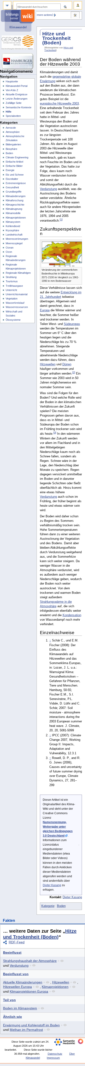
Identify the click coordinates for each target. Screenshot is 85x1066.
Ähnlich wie (12, 1017)
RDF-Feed (17, 942)
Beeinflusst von (16, 974)
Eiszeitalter (12, 178)
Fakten (9, 921)
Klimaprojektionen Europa (29, 991)
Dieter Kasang (52, 885)
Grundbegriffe (13, 191)
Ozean (9, 247)
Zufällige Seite (13, 102)
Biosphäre (11, 148)
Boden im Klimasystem (20, 1008)
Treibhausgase (14, 285)
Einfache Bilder (14, 165)
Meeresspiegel (14, 243)
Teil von (9, 1000)
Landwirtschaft (14, 234)
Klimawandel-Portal (16, 85)
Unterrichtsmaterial (16, 294)
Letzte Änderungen (16, 98)
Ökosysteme (13, 319)
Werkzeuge (75, 15)
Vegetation (11, 298)
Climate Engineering (17, 157)
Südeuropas (72, 324)
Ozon (9, 251)
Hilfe (8, 111)
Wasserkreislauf (15, 302)
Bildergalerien (13, 144)
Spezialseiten (13, 115)
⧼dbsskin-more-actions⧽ (39, 14)
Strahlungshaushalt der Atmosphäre (30, 961)
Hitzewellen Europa (17, 987)
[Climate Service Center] (18, 42)
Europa (45, 310)
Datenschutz (55, 1053)
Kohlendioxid (13, 226)
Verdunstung (48, 189)
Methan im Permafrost (26, 1030)
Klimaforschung (14, 200)
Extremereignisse (16, 183)
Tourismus (12, 281)
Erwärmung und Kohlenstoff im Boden (31, 1025)
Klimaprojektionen (55, 987)
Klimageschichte (15, 204)
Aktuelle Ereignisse (16, 94)
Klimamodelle (13, 213)
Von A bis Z (12, 90)
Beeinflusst (12, 952)
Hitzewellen (47, 364)
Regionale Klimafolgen (18, 272)
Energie (10, 170)
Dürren (66, 364)
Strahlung (11, 277)
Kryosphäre (12, 230)
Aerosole (11, 127)
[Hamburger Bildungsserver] (18, 61)
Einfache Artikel (14, 161)
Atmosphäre (13, 132)
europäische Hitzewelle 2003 (59, 103)
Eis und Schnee (15, 174)
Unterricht (11, 290)
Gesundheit (12, 187)
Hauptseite (12, 81)
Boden (61, 906)
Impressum (53, 1057)
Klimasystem (13, 221)
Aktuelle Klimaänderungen (22, 982)
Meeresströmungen (17, 238)
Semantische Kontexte (18, 107)
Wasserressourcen (17, 307)
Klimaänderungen (16, 196)
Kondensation (72, 615)
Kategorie (47, 906)
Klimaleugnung (14, 208)
